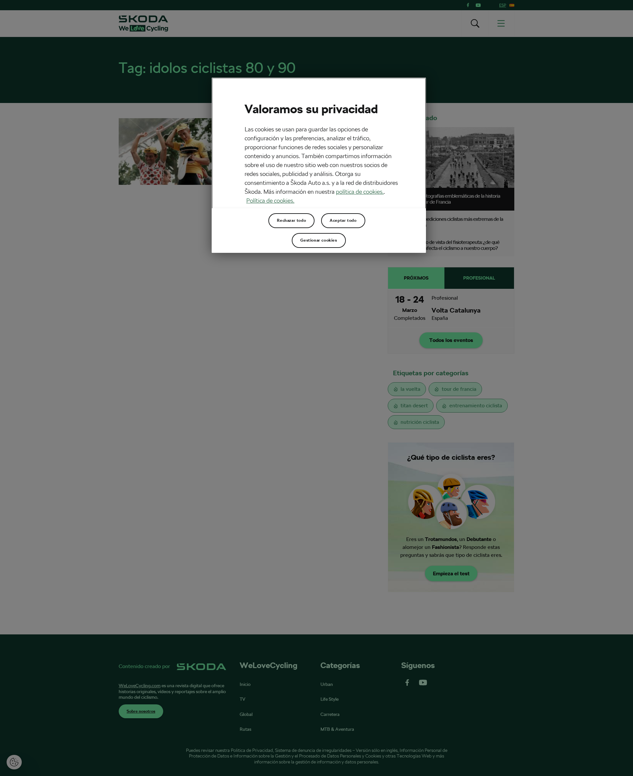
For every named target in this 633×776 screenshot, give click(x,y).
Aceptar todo (343, 220)
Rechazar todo (291, 220)
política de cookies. (360, 191)
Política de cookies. (270, 200)
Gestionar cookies (318, 240)
